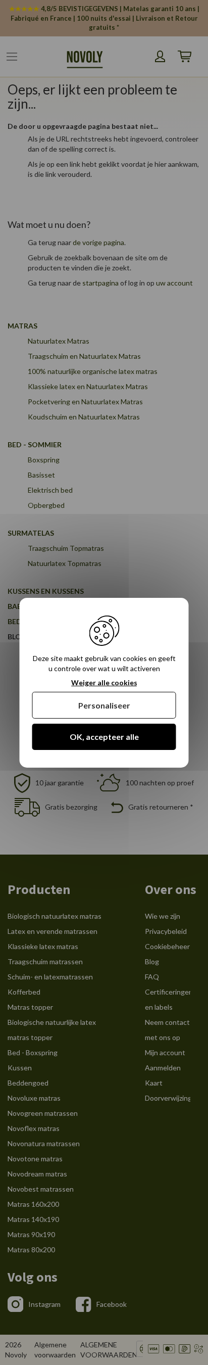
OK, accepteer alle (104, 736)
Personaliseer (104, 705)
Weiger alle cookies (104, 682)
